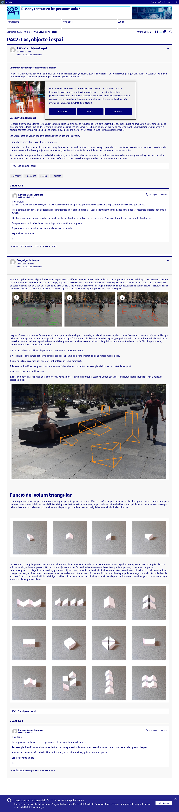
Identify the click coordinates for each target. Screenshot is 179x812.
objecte (57, 175)
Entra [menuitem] (153, 2)
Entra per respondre (158, 194)
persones (31, 175)
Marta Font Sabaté (24, 51)
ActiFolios (68, 21)
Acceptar (62, 111)
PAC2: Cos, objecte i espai (32, 48)
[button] (156, 32)
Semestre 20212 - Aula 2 (18, 31)
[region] (90, 100)
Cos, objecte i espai (28, 260)
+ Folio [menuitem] (9, 2)
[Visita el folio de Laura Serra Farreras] (13, 262)
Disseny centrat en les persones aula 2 (50, 9)
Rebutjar (90, 111)
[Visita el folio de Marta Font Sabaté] (13, 50)
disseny (17, 175)
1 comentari (37, 55)
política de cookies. (81, 103)
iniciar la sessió (23, 246)
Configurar (118, 111)
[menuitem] (2, 2)
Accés (166, 803)
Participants (13, 21)
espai (44, 175)
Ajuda (121, 21)
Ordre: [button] (143, 31)
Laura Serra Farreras (25, 263)
